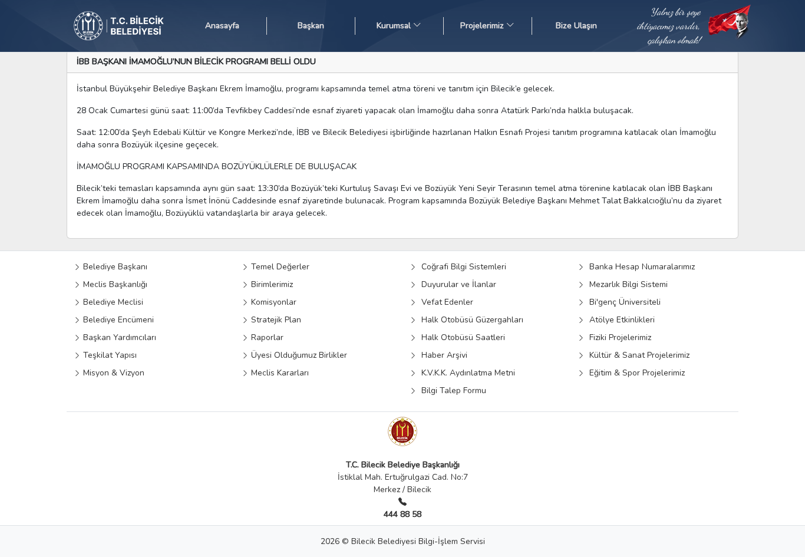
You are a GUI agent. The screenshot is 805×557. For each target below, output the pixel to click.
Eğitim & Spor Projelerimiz (635, 372)
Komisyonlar (272, 302)
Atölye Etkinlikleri (620, 319)
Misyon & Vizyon (112, 372)
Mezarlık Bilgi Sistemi (626, 284)
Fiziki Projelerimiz (618, 337)
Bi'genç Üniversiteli (623, 302)
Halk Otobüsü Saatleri (461, 337)
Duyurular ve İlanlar (456, 284)
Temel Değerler (279, 266)
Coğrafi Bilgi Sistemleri (461, 266)
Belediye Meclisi (112, 302)
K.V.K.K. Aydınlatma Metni (466, 372)
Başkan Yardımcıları (118, 337)
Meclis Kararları (279, 372)
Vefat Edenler (445, 302)
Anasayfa (222, 25)
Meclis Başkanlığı (114, 284)
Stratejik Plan (275, 319)
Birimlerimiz (271, 284)
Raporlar (266, 337)
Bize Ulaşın (576, 25)
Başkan (311, 25)
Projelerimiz (483, 25)
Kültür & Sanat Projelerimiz (637, 355)
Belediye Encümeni (117, 319)
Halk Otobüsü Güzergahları (470, 319)
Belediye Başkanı (114, 266)
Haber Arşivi (442, 355)
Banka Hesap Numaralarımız (640, 266)
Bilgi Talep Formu (451, 390)
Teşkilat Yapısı (109, 355)
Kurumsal (395, 25)
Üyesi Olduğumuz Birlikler (298, 355)
